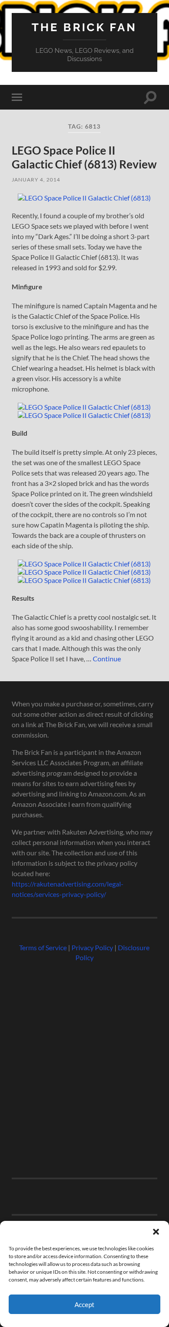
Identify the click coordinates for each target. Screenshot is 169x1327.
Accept (84, 1304)
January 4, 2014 (36, 179)
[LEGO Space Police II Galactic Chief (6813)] (84, 198)
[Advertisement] (84, 1066)
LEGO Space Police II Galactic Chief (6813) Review (84, 157)
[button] (156, 1231)
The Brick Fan (84, 27)
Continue (107, 658)
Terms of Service (43, 947)
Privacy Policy (92, 947)
